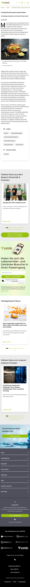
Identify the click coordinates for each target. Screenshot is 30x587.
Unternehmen (5, 458)
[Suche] (17, 3)
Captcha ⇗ (21, 282)
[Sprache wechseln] (22, 3)
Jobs (2, 480)
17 (16, 229)
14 (11, 229)
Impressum (7, 581)
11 (23, 227)
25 (11, 419)
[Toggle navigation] (28, 3)
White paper (4, 469)
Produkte (4, 463)
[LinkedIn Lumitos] (15, 559)
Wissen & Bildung (6, 486)
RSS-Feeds (4, 491)
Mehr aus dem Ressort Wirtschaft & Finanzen (14, 235)
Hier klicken (15, 281)
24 (10, 419)
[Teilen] (19, 3)
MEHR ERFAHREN (15, 436)
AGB (14, 581)
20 (21, 229)
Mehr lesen (4, 291)
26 (13, 419)
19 (19, 229)
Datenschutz (22, 581)
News (2, 452)
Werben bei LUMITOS (14, 566)
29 (18, 419)
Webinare (4, 475)
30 (19, 419)
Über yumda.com (15, 572)
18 (18, 229)
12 (8, 229)
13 (10, 229)
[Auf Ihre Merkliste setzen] (25, 3)
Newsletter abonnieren (13, 277)
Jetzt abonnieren (15, 515)
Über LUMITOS (14, 569)
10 (22, 227)
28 (16, 419)
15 (13, 229)
